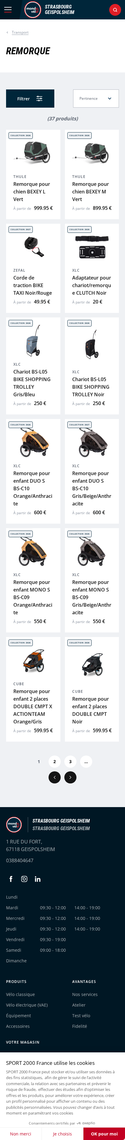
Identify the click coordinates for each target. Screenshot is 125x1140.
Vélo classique (20, 994)
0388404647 (19, 860)
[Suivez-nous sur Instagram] (24, 879)
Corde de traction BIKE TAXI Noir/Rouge (32, 285)
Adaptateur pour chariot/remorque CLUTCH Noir (91, 285)
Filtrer (23, 99)
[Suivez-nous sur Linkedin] (37, 879)
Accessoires (18, 1026)
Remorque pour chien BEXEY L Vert (31, 192)
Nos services (85, 994)
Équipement (18, 1015)
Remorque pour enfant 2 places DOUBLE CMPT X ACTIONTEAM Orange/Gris (32, 706)
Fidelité (79, 1026)
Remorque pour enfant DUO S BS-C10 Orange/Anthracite (32, 488)
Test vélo (81, 1015)
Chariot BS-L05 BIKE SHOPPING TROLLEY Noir (91, 387)
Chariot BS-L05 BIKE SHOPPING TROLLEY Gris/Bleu (32, 383)
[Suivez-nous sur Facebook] (11, 879)
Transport (20, 32)
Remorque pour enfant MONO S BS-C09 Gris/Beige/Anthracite (91, 597)
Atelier (79, 1005)
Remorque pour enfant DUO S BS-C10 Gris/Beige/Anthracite (91, 488)
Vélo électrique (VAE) (27, 1005)
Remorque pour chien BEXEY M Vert (90, 192)
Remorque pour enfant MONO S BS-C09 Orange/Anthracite (32, 597)
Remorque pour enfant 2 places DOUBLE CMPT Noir (90, 710)
